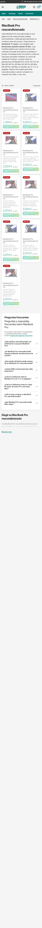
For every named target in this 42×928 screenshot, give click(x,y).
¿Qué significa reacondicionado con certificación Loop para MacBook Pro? (17, 344)
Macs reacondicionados (20, 19)
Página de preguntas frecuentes (21, 335)
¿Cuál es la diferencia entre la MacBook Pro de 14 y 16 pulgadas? (17, 378)
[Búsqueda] (34, 7)
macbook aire (7, 74)
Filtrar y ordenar (9, 85)
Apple (4, 13)
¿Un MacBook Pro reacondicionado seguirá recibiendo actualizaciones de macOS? (18, 353)
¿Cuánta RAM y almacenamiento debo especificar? (18, 370)
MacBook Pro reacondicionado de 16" (10, 201)
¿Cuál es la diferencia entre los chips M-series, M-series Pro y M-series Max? (18, 387)
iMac (14, 74)
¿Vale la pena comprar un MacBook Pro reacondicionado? (17, 395)
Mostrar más (7, 432)
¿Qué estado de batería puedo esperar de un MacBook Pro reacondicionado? (18, 362)
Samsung (12, 13)
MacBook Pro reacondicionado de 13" (11, 113)
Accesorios (29, 13)
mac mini (22, 74)
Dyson (20, 13)
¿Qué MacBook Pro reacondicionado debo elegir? (18, 403)
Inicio (3, 19)
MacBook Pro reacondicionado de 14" (31, 113)
